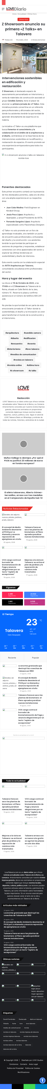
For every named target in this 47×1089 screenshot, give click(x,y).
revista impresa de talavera (29, 1032)
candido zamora (33, 333)
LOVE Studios (37, 1060)
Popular (35, 658)
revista (26, 1028)
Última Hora (31, 14)
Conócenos (13, 1064)
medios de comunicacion (24, 354)
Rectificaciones (23, 1072)
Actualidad (22, 14)
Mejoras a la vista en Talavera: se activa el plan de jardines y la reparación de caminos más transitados (34, 566)
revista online (15, 365)
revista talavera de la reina (12, 1045)
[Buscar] (44, 10)
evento (32, 343)
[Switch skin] (39, 10)
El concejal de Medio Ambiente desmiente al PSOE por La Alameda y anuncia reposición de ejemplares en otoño (11, 533)
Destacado (22, 1019)
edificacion (30, 338)
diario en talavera (36, 1019)
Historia (6, 1023)
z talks (33, 370)
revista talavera (21, 1040)
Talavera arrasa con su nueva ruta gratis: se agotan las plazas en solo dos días (34, 839)
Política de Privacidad (15, 1068)
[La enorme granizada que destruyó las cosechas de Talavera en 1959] (9, 669)
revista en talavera (24, 360)
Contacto (23, 1064)
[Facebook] (21, 424)
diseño (15, 338)
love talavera (33, 349)
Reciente (12, 658)
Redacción (9, 40)
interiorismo (14, 349)
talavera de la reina (10, 1049)
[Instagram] (28, 424)
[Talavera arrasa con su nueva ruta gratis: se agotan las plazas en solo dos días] (35, 827)
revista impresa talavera (11, 1036)
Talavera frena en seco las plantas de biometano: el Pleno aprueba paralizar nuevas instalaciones (34, 532)
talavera (28, 1045)
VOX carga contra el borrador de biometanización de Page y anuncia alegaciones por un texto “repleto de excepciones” (11, 567)
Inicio (14, 14)
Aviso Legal (33, 1064)
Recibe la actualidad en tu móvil (23, 735)
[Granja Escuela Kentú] (38, 978)
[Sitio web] (18, 424)
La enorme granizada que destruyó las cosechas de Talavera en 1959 (30, 668)
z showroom (17, 370)
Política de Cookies (32, 1068)
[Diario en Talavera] (16, 9)
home (14, 1023)
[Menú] (3, 10)
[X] (25, 424)
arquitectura (13, 333)
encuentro (17, 343)
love (21, 1023)
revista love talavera (31, 1036)
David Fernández (9, 1019)
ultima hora (33, 365)
